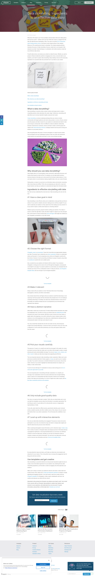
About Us (18, 545)
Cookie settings (43, 570)
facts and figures (51, 213)
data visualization (52, 254)
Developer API (67, 549)
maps (52, 359)
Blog (9, 574)
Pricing (34, 547)
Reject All (43, 567)
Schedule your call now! (54, 487)
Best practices (20, 532)
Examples (35, 551)
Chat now (52, 565)
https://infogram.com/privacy (11, 567)
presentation (40, 252)
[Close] (48, 560)
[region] (26, 566)
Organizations (62, 532)
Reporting (50, 551)
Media (49, 545)
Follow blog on (61, 509)
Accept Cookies (43, 564)
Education (50, 549)
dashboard (31, 260)
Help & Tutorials (68, 545)
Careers (18, 547)
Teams (50, 553)
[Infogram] (5, 2)
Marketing (47, 9)
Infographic (30, 252)
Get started (89, 2)
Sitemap (66, 551)
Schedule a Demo (37, 553)
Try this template (47, 283)
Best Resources (68, 547)
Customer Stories (36, 549)
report (34, 252)
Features (35, 545)
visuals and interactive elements (50, 472)
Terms (53, 568)
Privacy (58, 568)
